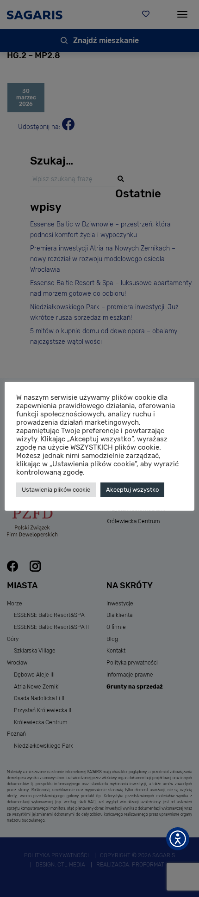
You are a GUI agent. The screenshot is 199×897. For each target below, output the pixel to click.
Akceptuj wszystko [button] (132, 489)
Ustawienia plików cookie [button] (56, 489)
